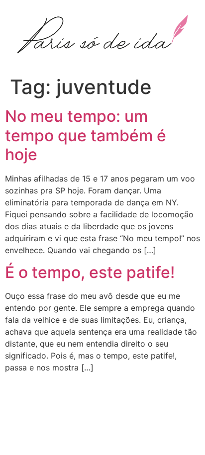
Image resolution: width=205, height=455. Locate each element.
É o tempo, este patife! (90, 272)
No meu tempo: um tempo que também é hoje (85, 135)
